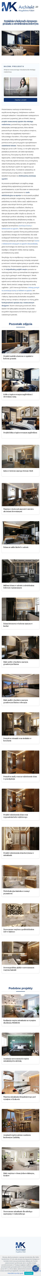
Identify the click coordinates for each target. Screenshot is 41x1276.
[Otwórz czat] (35, 1268)
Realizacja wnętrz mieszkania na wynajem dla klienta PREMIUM (19, 1021)
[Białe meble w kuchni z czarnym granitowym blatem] (20, 647)
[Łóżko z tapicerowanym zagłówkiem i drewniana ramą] (20, 380)
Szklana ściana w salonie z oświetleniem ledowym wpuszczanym (18, 586)
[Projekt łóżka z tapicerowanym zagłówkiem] (20, 418)
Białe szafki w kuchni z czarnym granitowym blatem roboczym (15, 701)
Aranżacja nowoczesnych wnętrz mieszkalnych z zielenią (16, 1059)
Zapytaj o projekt (20, 100)
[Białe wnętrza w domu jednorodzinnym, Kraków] (20, 1158)
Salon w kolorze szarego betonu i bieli (18, 471)
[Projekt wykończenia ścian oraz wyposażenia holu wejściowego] (20, 800)
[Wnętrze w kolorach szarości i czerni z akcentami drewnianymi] (20, 494)
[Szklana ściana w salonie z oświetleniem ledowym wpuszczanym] (20, 571)
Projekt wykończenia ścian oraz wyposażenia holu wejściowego (15, 815)
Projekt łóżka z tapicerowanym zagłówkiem (20, 432)
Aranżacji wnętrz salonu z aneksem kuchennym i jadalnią (17, 1136)
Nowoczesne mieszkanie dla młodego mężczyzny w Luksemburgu (17, 1212)
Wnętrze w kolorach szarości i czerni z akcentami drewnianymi (18, 510)
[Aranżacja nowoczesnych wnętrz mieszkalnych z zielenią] (20, 1044)
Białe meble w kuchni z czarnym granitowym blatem (15, 663)
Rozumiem (28, 1273)
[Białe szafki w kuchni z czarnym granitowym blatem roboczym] (20, 685)
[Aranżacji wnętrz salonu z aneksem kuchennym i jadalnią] (20, 1120)
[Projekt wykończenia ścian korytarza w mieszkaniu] (20, 838)
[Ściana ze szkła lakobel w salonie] (20, 532)
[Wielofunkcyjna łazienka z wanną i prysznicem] (20, 876)
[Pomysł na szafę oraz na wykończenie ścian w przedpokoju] (20, 762)
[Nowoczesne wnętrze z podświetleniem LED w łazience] (20, 915)
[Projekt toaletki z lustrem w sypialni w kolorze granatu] (20, 341)
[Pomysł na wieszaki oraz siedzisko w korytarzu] (20, 724)
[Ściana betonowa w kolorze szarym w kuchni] (20, 609)
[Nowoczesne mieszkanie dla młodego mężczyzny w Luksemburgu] (20, 1197)
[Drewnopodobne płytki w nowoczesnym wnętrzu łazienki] (20, 953)
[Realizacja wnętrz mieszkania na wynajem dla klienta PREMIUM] (20, 1006)
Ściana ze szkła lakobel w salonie (15, 547)
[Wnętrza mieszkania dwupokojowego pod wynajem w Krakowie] (20, 1082)
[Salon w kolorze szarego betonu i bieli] (20, 456)
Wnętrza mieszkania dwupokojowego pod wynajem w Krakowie (19, 1098)
